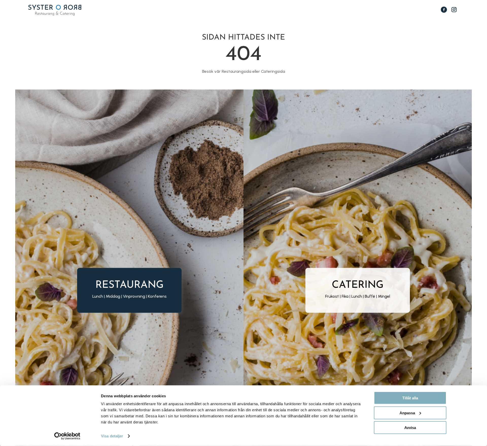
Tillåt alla (410, 398)
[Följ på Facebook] (444, 10)
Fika (345, 296)
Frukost (332, 296)
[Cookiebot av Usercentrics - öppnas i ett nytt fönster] (67, 436)
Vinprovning (134, 296)
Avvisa (410, 427)
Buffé (370, 296)
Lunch (356, 296)
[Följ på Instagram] (454, 10)
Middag (113, 296)
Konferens (157, 296)
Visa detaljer (112, 436)
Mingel (384, 296)
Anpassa (407, 413)
